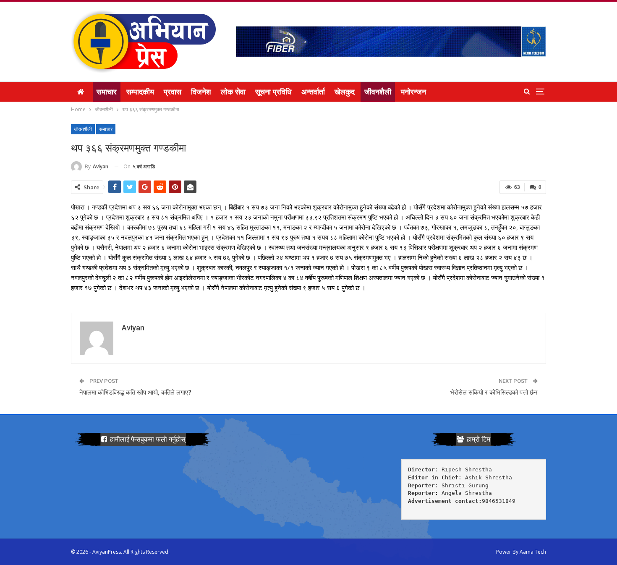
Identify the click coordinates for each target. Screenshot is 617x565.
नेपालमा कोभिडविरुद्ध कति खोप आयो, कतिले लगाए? (135, 392)
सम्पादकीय (140, 92)
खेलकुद (345, 92)
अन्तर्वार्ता (313, 92)
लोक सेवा (233, 92)
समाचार (107, 92)
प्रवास (172, 92)
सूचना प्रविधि (273, 92)
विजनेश (201, 92)
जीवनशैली (377, 92)
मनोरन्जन (413, 92)
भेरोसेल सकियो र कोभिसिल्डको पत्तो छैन (494, 392)
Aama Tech (533, 551)
